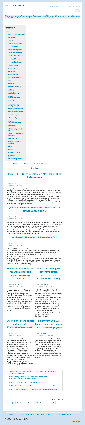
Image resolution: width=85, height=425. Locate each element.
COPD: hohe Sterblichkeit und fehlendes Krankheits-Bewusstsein (20, 324)
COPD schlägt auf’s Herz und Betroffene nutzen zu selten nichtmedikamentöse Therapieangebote (28, 378)
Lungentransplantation (15, 109)
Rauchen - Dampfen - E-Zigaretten (16, 134)
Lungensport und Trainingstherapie (13, 105)
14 (45, 403)
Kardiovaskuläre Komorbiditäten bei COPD (34, 237)
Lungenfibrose (12, 101)
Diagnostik (11, 68)
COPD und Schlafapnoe (15, 62)
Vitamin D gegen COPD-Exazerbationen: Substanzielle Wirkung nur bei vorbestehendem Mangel (33, 372)
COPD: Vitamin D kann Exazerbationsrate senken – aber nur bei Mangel (33, 386)
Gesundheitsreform (14, 77)
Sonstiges (11, 146)
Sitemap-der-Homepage (63, 414)
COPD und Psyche (14, 59)
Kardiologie (11, 90)
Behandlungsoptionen (15, 43)
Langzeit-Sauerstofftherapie (14, 97)
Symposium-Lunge (14, 152)
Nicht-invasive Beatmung (16, 112)
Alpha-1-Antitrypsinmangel (16, 34)
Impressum (11, 414)
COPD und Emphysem (15, 50)
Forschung (11, 71)
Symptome (11, 155)
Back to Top (76, 421)
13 (41, 403)
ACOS (9, 31)
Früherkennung (13, 74)
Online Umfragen (13, 115)
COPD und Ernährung (15, 53)
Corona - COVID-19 (14, 65)
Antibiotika (11, 37)
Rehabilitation (12, 138)
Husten (10, 81)
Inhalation (11, 84)
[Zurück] (13, 402)
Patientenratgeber (14, 118)
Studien (10, 149)
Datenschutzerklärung (26, 414)
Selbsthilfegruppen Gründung (14, 142)
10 (28, 403)
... (24, 403)
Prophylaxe (11, 126)
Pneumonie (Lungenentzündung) (14, 122)
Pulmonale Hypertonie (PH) (15, 129)
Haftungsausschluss (44, 414)
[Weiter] (58, 402)
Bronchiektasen (13, 46)
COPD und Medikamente (16, 56)
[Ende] (9, 405)
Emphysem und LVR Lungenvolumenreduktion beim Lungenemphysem (49, 324)
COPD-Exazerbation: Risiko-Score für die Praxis (25, 382)
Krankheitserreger (13, 93)
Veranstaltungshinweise (15, 159)
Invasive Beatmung (14, 87)
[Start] (9, 402)
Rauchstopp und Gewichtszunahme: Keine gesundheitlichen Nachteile (33, 389)
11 (32, 403)
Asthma (10, 40)
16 (53, 403)
